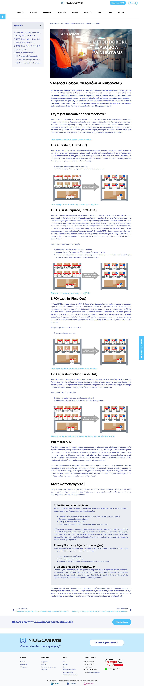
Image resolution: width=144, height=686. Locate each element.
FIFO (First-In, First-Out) (25, 36)
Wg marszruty (21, 49)
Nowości (33, 12)
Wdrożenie (62, 12)
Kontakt (121, 12)
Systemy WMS (69, 23)
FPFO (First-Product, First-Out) (28, 46)
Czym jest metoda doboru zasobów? (28, 32)
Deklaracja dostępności (70, 675)
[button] (2, 16)
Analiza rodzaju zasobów (29, 56)
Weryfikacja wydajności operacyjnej (30, 60)
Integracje (47, 12)
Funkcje (20, 12)
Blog (99, 12)
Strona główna (54, 23)
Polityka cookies (68, 672)
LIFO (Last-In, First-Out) (25, 42)
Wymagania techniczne (49, 667)
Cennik (75, 12)
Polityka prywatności (69, 669)
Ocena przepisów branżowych (30, 63)
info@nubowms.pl (94, 672)
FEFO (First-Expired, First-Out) (28, 39)
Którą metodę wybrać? (25, 53)
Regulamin (44, 662)
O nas (110, 12)
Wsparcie (88, 12)
